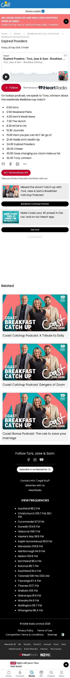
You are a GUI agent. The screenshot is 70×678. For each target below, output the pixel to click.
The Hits (27, 644)
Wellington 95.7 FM (30, 605)
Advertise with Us (35, 485)
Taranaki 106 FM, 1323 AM (33, 576)
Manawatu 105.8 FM (30, 546)
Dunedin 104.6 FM (29, 526)
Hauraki (47, 644)
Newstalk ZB (9, 644)
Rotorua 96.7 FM (28, 566)
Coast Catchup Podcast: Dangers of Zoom (35, 365)
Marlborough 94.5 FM (31, 551)
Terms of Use (44, 630)
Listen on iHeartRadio (35, 665)
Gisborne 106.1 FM (29, 531)
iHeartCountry (15, 649)
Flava (56, 644)
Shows (17, 33)
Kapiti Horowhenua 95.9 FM (35, 541)
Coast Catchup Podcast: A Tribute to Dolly (35, 316)
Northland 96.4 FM (29, 561)
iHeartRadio (35, 490)
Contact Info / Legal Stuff (35, 480)
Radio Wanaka (31, 649)
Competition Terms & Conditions (25, 634)
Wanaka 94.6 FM (28, 600)
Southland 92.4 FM (29, 571)
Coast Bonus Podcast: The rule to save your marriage (35, 416)
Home (4, 33)
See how (35, 220)
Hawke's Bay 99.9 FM (31, 536)
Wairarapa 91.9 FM (29, 595)
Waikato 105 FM (28, 591)
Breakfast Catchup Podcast (15, 36)
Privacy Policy (25, 630)
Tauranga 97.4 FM (29, 581)
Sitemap (52, 634)
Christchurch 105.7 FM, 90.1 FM (34, 515)
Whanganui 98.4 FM (30, 610)
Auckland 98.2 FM (29, 508)
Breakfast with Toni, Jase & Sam (43, 33)
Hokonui (44, 649)
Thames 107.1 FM (28, 586)
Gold (63, 644)
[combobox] (25, 164)
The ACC (37, 644)
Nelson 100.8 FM (28, 556)
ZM (19, 644)
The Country (55, 649)
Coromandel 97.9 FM (31, 522)
